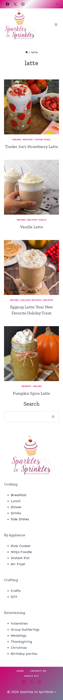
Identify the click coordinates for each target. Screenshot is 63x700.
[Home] (26, 52)
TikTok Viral (43, 139)
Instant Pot (20, 558)
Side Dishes (20, 519)
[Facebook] (7, 4)
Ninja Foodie (21, 552)
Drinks (16, 139)
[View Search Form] (57, 4)
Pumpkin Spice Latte (31, 393)
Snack (42, 220)
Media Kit (31, 676)
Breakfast (19, 495)
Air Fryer (18, 564)
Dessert (26, 386)
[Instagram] (22, 4)
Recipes (28, 139)
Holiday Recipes (31, 300)
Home (20, 671)
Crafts (15, 591)
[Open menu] (56, 24)
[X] (15, 4)
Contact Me (38, 671)
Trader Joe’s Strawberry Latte (31, 146)
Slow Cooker (21, 546)
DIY (14, 597)
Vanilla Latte (31, 226)
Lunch (15, 501)
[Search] (53, 416)
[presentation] (31, 106)
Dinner (16, 507)
